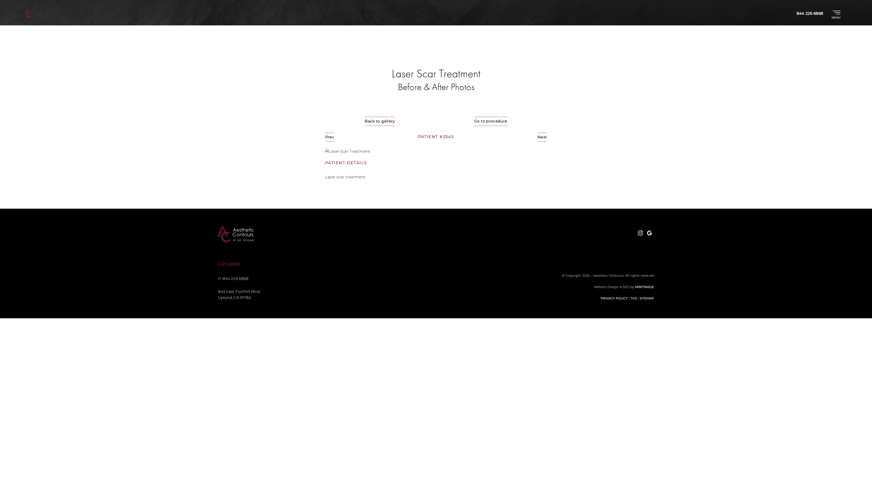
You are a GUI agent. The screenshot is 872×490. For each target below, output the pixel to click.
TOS (633, 298)
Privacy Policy (614, 298)
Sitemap (647, 298)
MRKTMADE (644, 287)
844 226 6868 (810, 14)
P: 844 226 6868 (233, 279)
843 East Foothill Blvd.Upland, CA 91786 (239, 295)
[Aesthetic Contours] (327, 234)
